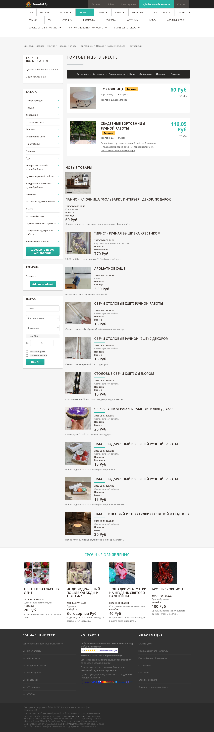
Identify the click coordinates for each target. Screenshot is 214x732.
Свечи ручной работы (106, 313)
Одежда (30, 129)
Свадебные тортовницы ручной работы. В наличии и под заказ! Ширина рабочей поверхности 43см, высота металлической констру (128, 147)
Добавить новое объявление (42, 69)
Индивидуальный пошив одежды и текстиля (83, 593)
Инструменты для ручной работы (39, 232)
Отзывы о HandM (147, 679)
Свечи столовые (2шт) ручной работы (128, 304)
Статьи (181, 4)
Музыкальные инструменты (41, 223)
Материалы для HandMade (40, 201)
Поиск (35, 362)
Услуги (29, 208)
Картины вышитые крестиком (111, 243)
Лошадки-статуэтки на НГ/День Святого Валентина (127, 593)
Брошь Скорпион (167, 589)
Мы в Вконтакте (31, 658)
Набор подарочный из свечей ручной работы (136, 444)
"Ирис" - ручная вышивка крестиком (127, 234)
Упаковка (31, 194)
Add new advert (43, 284)
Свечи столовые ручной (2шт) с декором (131, 339)
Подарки (30, 150)
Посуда (30, 107)
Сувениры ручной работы (40, 176)
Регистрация (128, 4)
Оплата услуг (145, 643)
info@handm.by (71, 723)
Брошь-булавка (160, 599)
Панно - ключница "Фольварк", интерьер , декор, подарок (118, 200)
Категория (99, 73)
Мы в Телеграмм (31, 686)
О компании (144, 665)
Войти (111, 4)
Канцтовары (33, 143)
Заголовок (83, 73)
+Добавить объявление (156, 4)
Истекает (161, 73)
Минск (121, 137)
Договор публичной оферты (153, 686)
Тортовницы (107, 94)
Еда (28, 158)
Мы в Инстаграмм (32, 650)
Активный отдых (35, 216)
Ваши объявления (36, 76)
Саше (97, 278)
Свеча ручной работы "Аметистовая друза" (133, 409)
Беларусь (123, 94)
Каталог (96, 4)
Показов (175, 73)
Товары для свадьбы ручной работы (37, 167)
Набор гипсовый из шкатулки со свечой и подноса (142, 514)
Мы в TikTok (29, 694)
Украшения (32, 114)
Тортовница (112, 89)
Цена (132, 73)
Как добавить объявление (152, 658)
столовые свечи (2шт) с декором (124, 374)
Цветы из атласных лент (41, 591)
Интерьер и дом (34, 100)
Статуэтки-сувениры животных (127, 606)
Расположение (117, 73)
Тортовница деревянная (114, 99)
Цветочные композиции (38, 602)
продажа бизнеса (112, 667)
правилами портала (74, 715)
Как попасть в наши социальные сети (43, 643)
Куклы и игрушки (35, 122)
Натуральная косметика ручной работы (39, 185)
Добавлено (146, 73)
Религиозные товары (37, 241)
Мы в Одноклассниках (34, 665)
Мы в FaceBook (30, 679)
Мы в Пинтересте (32, 672)
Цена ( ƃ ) (33, 336)
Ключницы (71, 209)
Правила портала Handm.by (153, 650)
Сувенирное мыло (35, 136)
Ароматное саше (109, 269)
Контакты (143, 672)
